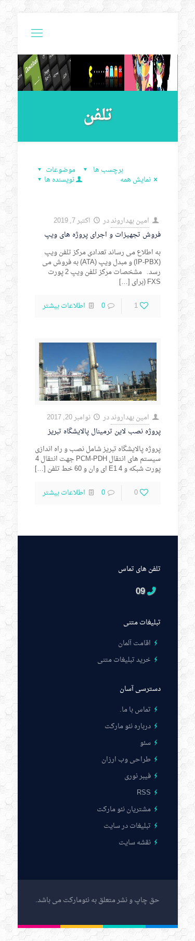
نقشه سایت (135, 842)
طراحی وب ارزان (126, 759)
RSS (144, 792)
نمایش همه (135, 179)
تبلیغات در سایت (127, 826)
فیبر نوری (137, 776)
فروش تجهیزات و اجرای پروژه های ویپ (102, 234)
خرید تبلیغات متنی (124, 659)
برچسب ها (107, 169)
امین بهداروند (130, 220)
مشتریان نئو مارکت (124, 809)
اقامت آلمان (134, 643)
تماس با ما (136, 709)
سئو (145, 743)
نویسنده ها (59, 179)
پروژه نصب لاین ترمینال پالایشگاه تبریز (104, 431)
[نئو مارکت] (98, 33)
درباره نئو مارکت (128, 726)
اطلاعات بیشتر (64, 305)
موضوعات (60, 169)
